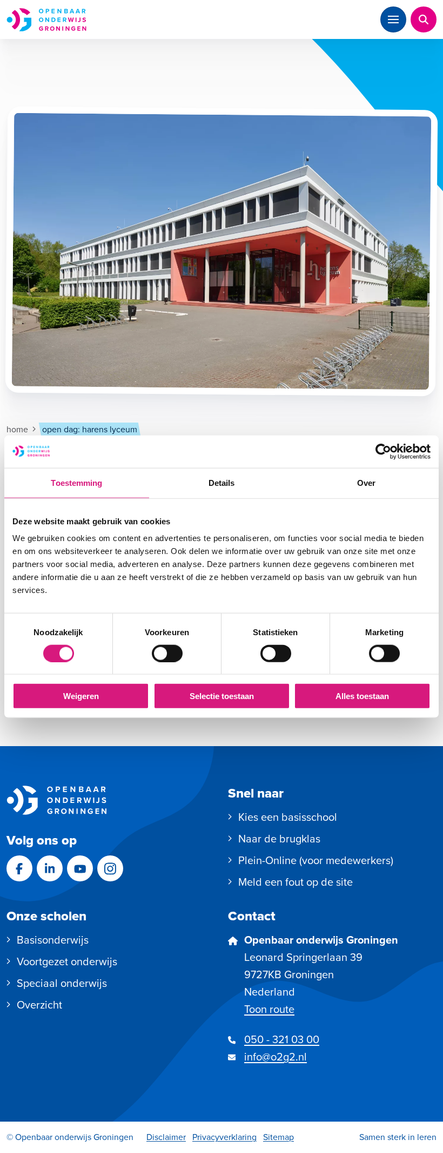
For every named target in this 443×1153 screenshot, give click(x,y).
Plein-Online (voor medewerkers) (315, 860)
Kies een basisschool (287, 817)
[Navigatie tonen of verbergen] (393, 19)
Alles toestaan (362, 696)
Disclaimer (166, 1137)
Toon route (269, 1009)
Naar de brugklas (279, 839)
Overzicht (39, 1005)
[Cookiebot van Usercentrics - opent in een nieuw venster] (383, 451)
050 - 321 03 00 (281, 1039)
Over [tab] (366, 482)
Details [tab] (222, 482)
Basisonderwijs (53, 940)
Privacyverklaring (224, 1137)
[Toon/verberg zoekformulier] (424, 19)
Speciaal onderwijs (62, 983)
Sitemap (278, 1137)
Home (17, 429)
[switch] (167, 653)
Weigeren (81, 696)
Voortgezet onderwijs (67, 961)
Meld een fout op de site (295, 882)
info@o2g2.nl (275, 1057)
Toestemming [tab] (76, 482)
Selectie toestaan (222, 696)
